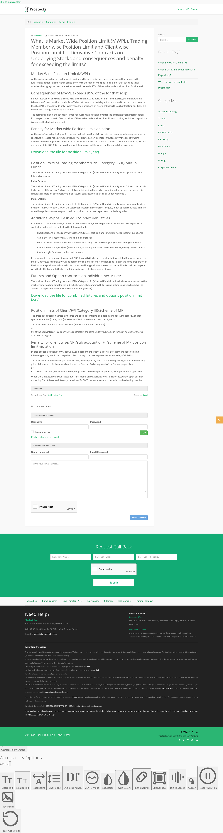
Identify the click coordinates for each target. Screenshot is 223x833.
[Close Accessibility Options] (10, 763)
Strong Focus (159, 787)
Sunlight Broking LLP (137, 613)
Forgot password (50, 436)
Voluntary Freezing (180, 711)
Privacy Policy (30, 711)
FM (53, 735)
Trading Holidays (144, 600)
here (89, 666)
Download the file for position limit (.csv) (65, 151)
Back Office (164, 146)
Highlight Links (142, 787)
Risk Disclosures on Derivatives (113, 711)
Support (50, 21)
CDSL (70, 706)
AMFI (46, 735)
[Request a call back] (219, 420)
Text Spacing (38, 783)
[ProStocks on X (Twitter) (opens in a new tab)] (183, 740)
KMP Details (132, 711)
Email (145, 395)
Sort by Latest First (55, 395)
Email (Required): (99, 451)
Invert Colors (124, 787)
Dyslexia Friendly (73, 778)
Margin (162, 153)
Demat (161, 125)
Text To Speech (177, 787)
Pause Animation (208, 787)
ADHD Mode (92, 787)
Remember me (42, 432)
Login (144, 433)
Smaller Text (22, 782)
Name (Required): (40, 451)
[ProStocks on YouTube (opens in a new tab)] (192, 740)
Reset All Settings (11, 830)
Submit (114, 582)
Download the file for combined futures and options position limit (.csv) (86, 297)
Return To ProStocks (187, 8)
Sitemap (108, 600)
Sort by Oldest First (38, 395)
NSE (42, 706)
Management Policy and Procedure (61, 711)
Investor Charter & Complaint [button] (88, 711)
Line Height (55, 787)
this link (96, 670)
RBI (39, 735)
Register (35, 436)
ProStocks (38, 21)
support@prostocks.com (44, 633)
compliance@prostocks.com (56, 692)
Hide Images (8, 806)
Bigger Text (7, 781)
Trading (71, 21)
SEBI (68, 735)
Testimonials (124, 600)
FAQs (61, 21)
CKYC (168, 711)
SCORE (75, 697)
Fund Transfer (165, 132)
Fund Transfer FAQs (72, 600)
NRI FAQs (163, 139)
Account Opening (167, 111)
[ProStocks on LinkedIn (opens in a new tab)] (197, 740)
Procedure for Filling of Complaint (151, 711)
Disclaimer (41, 711)
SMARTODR (62, 706)
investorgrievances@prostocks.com (88, 706)
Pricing (162, 160)
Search (161, 34)
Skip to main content (10, 1)
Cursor (192, 787)
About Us (32, 600)
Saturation (107, 787)
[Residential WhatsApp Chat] (188, 740)
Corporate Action (167, 167)
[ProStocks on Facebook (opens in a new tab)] (179, 740)
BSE (47, 706)
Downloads (93, 600)
